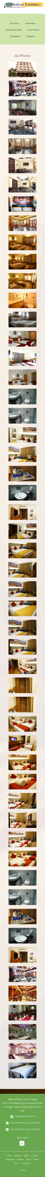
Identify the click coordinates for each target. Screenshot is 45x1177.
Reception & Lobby (14, 30)
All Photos (14, 23)
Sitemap (22, 1170)
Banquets (31, 36)
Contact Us (26, 1163)
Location (34, 1156)
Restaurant (10, 1159)
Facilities (20, 1159)
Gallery (36, 1159)
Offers (26, 1156)
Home (9, 1156)
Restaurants (15, 36)
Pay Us (17, 1163)
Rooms (28, 1159)
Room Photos (33, 30)
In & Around (30, 23)
